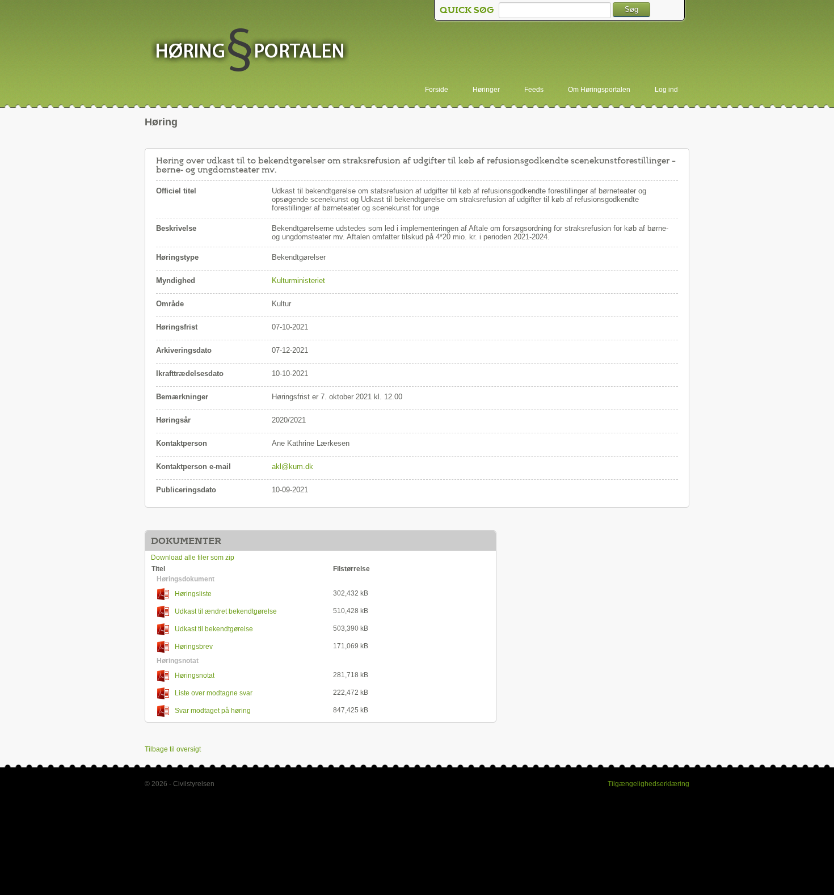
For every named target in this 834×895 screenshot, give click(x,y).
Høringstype (177, 257)
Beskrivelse (176, 228)
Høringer (486, 90)
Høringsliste (193, 594)
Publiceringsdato (186, 490)
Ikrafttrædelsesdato (190, 373)
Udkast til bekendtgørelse (214, 629)
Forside (436, 90)
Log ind (666, 90)
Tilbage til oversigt (173, 749)
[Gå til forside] (250, 51)
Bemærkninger (182, 396)
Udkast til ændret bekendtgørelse (226, 611)
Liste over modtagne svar (213, 693)
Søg (631, 9)
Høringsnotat (194, 675)
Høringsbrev (194, 647)
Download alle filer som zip (192, 558)
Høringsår (173, 420)
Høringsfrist (176, 327)
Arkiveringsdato (184, 350)
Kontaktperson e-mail (193, 466)
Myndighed (175, 280)
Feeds (534, 90)
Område (170, 303)
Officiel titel (176, 191)
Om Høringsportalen (599, 90)
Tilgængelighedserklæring (648, 784)
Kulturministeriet (298, 280)
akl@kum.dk (292, 466)
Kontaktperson (181, 443)
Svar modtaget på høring (213, 711)
